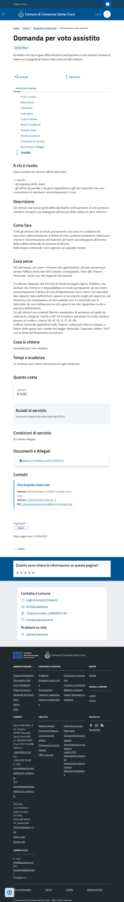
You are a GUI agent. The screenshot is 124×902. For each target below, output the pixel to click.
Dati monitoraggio (22, 889)
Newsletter (94, 729)
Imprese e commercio (74, 685)
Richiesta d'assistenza (74, 772)
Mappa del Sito (94, 889)
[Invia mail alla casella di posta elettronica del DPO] (23, 862)
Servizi (26, 28)
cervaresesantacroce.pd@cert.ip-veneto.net (47, 504)
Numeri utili (19, 842)
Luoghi (92, 695)
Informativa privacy (73, 726)
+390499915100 (22, 752)
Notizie (92, 675)
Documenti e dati (21, 680)
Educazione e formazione (74, 678)
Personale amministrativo (23, 697)
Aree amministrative (23, 675)
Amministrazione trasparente (74, 746)
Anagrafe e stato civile (45, 28)
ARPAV (42, 740)
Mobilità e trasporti (73, 690)
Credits (69, 889)
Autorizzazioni (45, 690)
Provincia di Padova (48, 731)
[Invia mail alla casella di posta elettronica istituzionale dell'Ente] (24, 773)
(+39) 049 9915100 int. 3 (41, 500)
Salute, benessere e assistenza (74, 697)
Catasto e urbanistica (49, 695)
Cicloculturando (46, 735)
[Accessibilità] (9, 892)
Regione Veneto (20, 4)
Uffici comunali (46, 755)
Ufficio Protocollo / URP (23, 829)
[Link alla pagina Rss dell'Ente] (102, 725)
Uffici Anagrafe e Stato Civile (33, 485)
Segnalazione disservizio (74, 757)
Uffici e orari (19, 837)
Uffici (15, 709)
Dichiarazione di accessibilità (49, 747)
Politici (16, 704)
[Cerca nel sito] (106, 14)
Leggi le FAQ (70, 752)
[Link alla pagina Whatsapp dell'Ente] (96, 725)
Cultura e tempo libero (49, 702)
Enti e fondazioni (21, 685)
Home (16, 28)
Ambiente (43, 675)
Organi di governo (22, 690)
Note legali (69, 731)
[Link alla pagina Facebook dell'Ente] (91, 725)
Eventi (92, 700)
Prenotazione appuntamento (74, 765)
